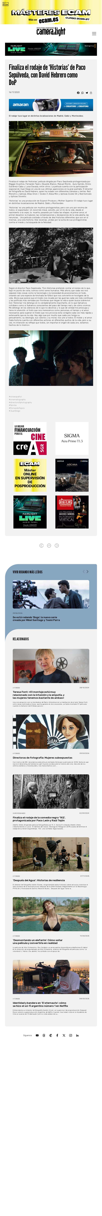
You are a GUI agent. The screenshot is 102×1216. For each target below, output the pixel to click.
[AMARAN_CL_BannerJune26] (51, 105)
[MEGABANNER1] (51, 12)
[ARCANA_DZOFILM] (72, 475)
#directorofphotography (20, 402)
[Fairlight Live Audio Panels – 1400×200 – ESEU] (51, 49)
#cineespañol (15, 397)
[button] (87, 572)
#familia (13, 405)
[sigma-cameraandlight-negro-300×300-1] (72, 438)
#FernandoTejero (17, 408)
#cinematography (17, 400)
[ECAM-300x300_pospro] (30, 475)
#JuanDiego (14, 411)
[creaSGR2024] (30, 438)
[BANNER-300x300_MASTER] (72, 512)
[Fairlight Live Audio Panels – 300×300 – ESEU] (30, 512)
